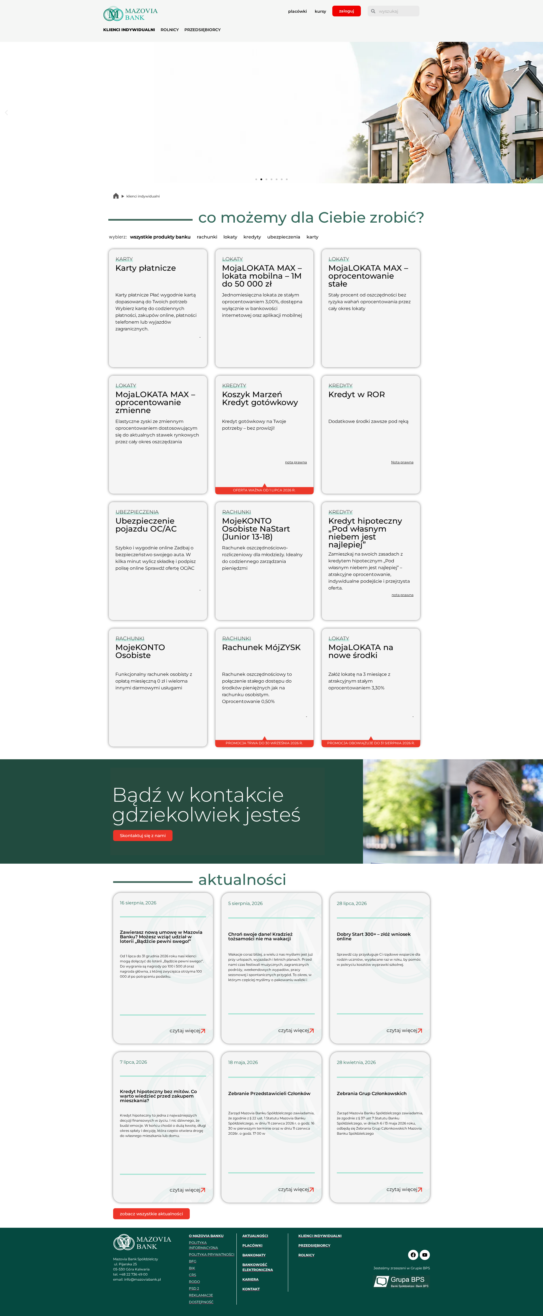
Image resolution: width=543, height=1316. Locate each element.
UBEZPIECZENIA (137, 512)
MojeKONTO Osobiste (140, 651)
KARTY (124, 259)
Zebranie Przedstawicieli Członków (269, 1093)
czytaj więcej (185, 1030)
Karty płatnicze (145, 268)
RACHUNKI (236, 512)
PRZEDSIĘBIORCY (202, 29)
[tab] (160, 237)
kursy (320, 11)
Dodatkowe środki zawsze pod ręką (368, 421)
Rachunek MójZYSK (261, 647)
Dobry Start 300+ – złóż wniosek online (374, 936)
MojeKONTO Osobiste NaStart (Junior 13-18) (256, 528)
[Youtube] (425, 1255)
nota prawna (296, 462)
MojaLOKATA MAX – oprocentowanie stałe (368, 276)
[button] (6, 112)
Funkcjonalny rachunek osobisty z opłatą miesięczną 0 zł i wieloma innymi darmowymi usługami (153, 681)
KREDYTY (234, 385)
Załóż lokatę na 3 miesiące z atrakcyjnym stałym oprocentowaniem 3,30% (359, 681)
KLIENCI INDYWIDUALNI (129, 29)
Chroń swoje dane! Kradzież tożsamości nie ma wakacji (260, 936)
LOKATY (232, 259)
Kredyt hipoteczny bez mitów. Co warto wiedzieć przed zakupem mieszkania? (158, 1096)
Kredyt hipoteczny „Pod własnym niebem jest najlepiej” (365, 532)
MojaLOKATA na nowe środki (360, 651)
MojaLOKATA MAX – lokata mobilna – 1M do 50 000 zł (262, 276)
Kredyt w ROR (356, 394)
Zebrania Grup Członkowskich (372, 1093)
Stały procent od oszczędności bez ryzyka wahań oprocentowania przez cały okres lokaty (369, 301)
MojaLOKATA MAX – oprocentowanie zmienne (155, 402)
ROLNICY (170, 29)
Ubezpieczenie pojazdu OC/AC (146, 525)
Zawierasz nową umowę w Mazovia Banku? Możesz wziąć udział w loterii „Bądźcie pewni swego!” (161, 937)
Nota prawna (402, 462)
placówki (297, 11)
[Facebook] (413, 1255)
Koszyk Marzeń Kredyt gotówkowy (260, 398)
